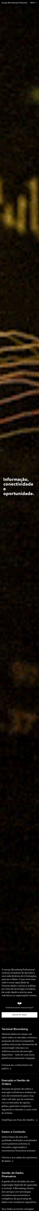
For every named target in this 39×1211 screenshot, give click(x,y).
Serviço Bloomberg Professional (14, 3)
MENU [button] (32, 3)
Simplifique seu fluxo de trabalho (18, 1120)
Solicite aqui (19, 1015)
